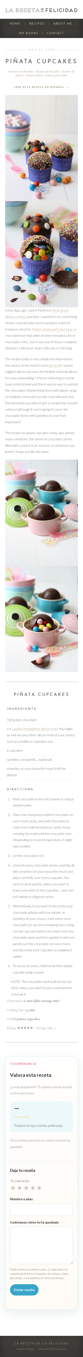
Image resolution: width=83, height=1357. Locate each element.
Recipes (36, 23)
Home (15, 23)
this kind (54, 365)
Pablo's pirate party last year (52, 329)
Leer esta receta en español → (41, 87)
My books (28, 33)
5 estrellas (39, 1187)
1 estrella (13, 1187)
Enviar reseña (24, 1290)
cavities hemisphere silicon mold (35, 729)
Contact (55, 33)
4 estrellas (33, 1187)
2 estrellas (20, 1187)
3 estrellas (26, 1187)
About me (63, 23)
